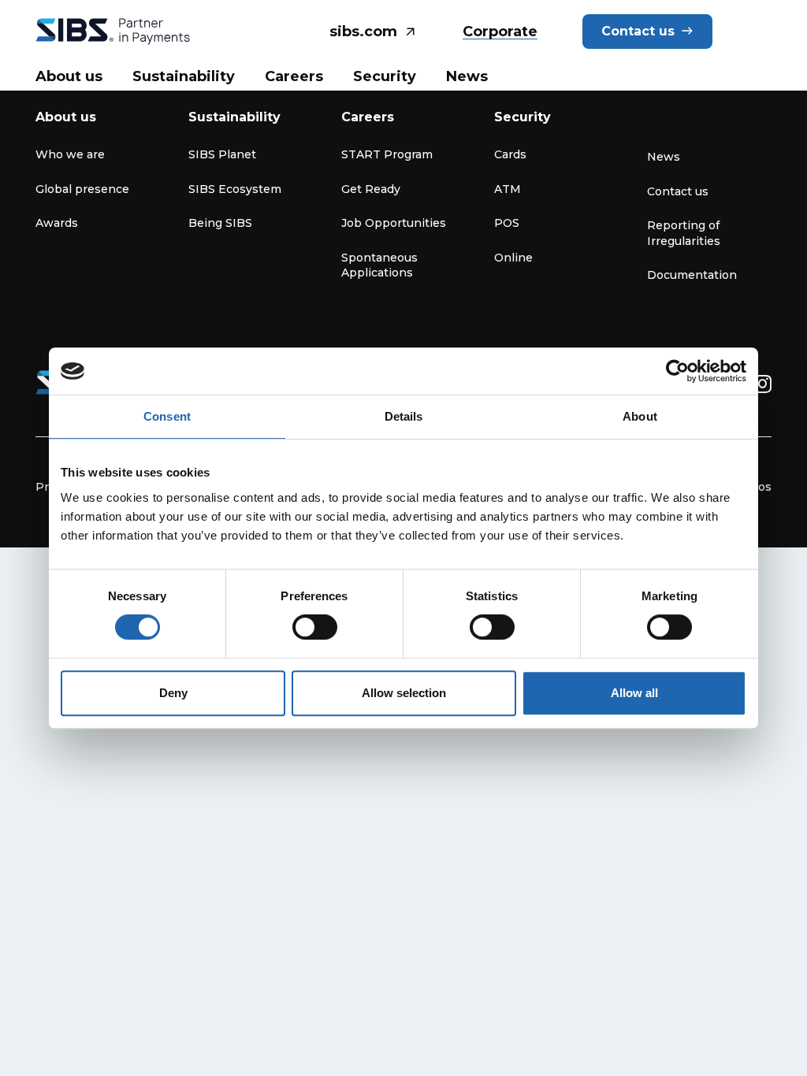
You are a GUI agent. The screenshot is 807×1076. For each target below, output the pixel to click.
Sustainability (234, 116)
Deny (173, 692)
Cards (510, 154)
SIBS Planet (222, 154)
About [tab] (640, 416)
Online (513, 257)
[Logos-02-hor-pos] (112, 31)
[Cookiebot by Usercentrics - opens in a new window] (677, 371)
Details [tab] (404, 416)
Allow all (634, 692)
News (663, 157)
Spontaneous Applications (379, 265)
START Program (387, 154)
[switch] (314, 627)
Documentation (692, 275)
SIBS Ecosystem (234, 189)
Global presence (82, 189)
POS (506, 223)
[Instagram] (762, 383)
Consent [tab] (167, 416)
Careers (367, 116)
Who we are (70, 154)
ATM (507, 189)
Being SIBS (220, 223)
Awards (56, 223)
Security (522, 116)
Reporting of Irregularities (683, 233)
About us (65, 116)
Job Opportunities (393, 223)
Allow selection (404, 692)
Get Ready (370, 189)
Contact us (677, 191)
